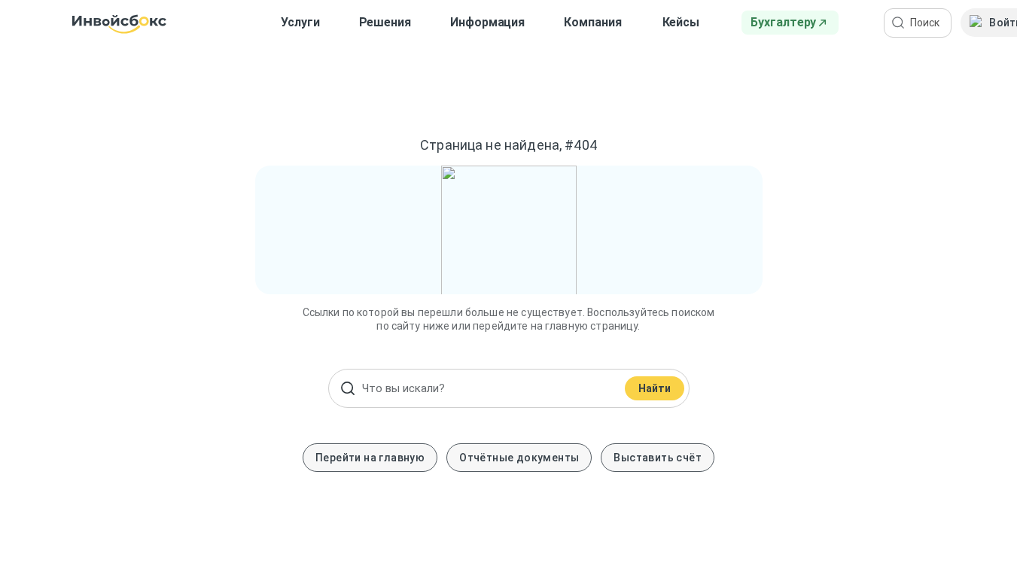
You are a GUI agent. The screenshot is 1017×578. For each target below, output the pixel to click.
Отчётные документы (519, 458)
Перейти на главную (370, 458)
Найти (654, 388)
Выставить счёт (658, 458)
